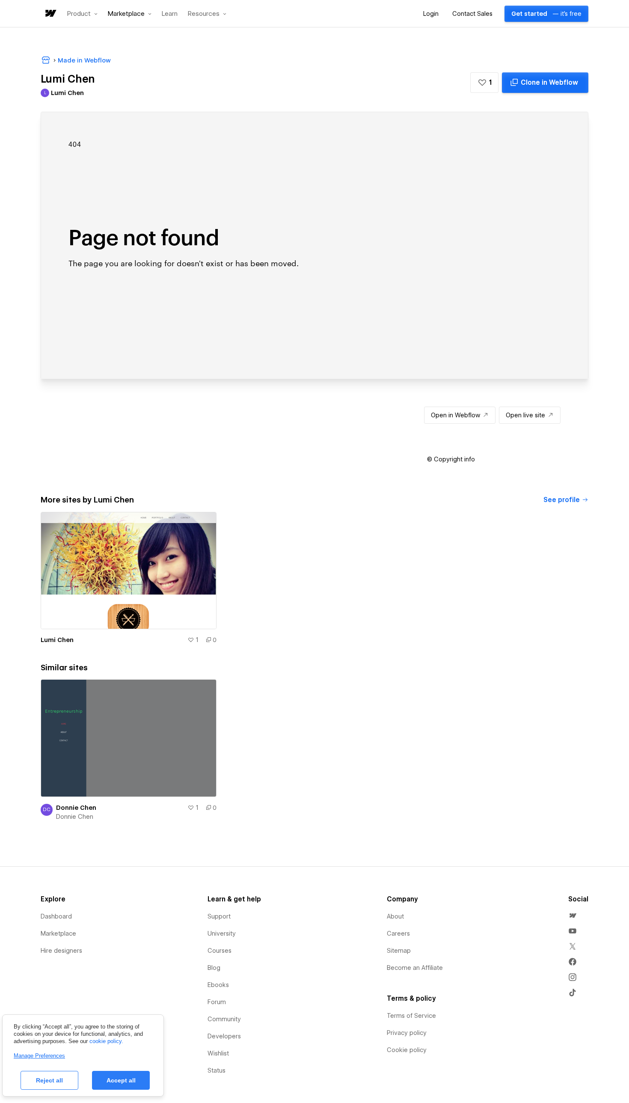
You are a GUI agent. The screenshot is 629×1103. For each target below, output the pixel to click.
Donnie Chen (76, 807)
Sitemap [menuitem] (399, 950)
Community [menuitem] (224, 1019)
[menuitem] (572, 915)
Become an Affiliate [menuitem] (415, 967)
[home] (50, 13)
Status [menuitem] (216, 1070)
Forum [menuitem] (217, 1002)
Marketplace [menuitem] (58, 933)
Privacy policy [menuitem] (407, 1032)
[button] (82, 13)
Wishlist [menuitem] (218, 1053)
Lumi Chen (57, 639)
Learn (170, 14)
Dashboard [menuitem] (56, 916)
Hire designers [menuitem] (61, 950)
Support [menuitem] (219, 916)
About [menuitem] (395, 916)
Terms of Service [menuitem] (411, 1015)
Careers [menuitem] (398, 933)
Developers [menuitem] (224, 1036)
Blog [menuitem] (214, 967)
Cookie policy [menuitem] (407, 1050)
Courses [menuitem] (219, 950)
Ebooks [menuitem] (218, 984)
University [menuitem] (222, 933)
